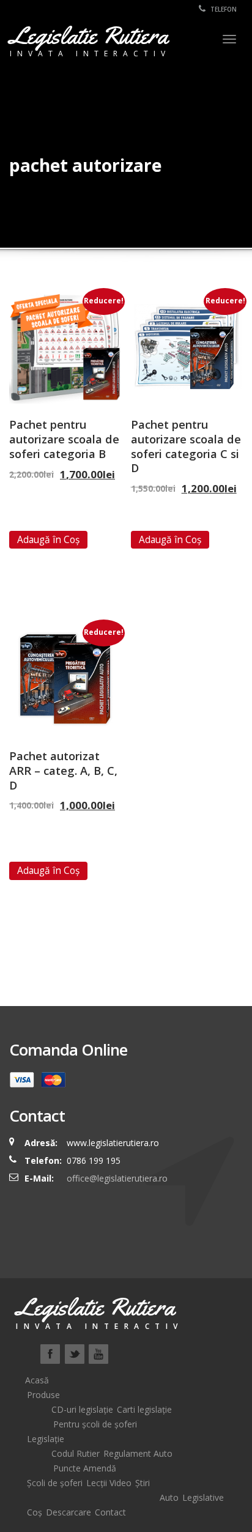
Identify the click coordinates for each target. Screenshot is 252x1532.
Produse (43, 1395)
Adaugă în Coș (48, 539)
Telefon (223, 9)
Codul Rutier (75, 1453)
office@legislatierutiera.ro (116, 1178)
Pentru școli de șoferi (95, 1424)
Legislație (45, 1439)
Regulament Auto (137, 1453)
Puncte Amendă (84, 1468)
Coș (34, 1512)
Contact (110, 1512)
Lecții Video (109, 1483)
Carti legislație (144, 1409)
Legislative (203, 1497)
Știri (142, 1483)
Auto (169, 1497)
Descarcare (68, 1512)
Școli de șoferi (55, 1483)
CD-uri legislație (82, 1409)
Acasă (37, 1380)
